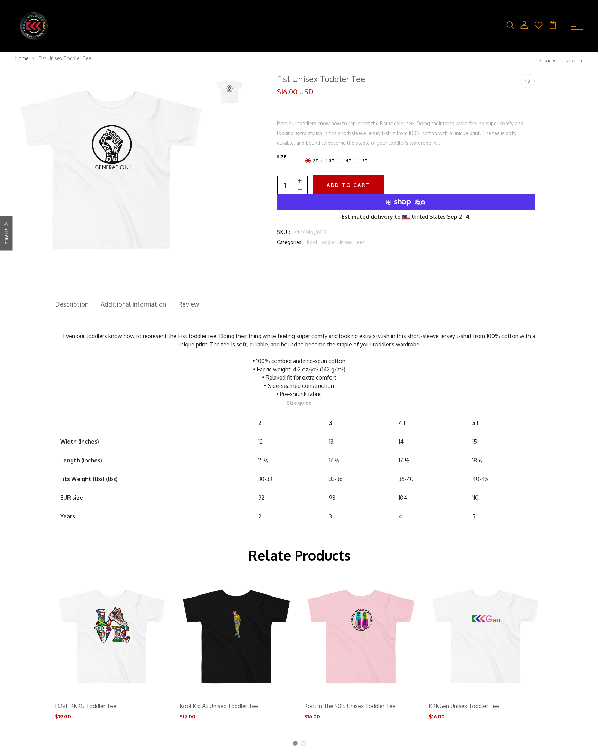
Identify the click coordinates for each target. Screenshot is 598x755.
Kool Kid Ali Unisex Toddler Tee (219, 705)
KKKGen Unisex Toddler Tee (464, 705)
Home (22, 58)
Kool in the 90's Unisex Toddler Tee (350, 705)
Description (72, 304)
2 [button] (304, 744)
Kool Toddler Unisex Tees (336, 242)
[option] (111, 170)
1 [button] (296, 744)
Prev (550, 61)
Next (571, 61)
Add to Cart (349, 185)
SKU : (284, 232)
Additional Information (133, 304)
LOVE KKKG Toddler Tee (85, 705)
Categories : (290, 242)
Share (6, 236)
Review (188, 304)
